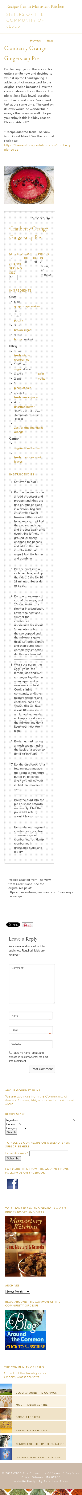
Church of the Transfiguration (25, 1373)
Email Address (17, 1153)
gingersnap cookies (27, 306)
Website (16, 1044)
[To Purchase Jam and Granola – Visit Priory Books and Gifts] (25, 1275)
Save (29, 924)
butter (18, 339)
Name (31, 1016)
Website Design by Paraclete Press (41, 1481)
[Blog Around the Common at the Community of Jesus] (25, 1349)
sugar (17, 369)
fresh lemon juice (26, 397)
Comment (18, 967)
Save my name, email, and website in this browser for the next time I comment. (28, 1057)
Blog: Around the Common (36, 1392)
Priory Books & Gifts (31, 1430)
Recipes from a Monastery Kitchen (35, 7)
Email (31, 1030)
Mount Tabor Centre (32, 1404)
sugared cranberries (27, 448)
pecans (19, 320)
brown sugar (22, 330)
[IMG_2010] (29, 209)
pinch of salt (22, 388)
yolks (41, 378)
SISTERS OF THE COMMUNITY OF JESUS (25, 20)
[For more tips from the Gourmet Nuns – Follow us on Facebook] (12, 1198)
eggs (41, 374)
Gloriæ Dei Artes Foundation (38, 1457)
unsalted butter (24, 407)
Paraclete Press (28, 1417)
